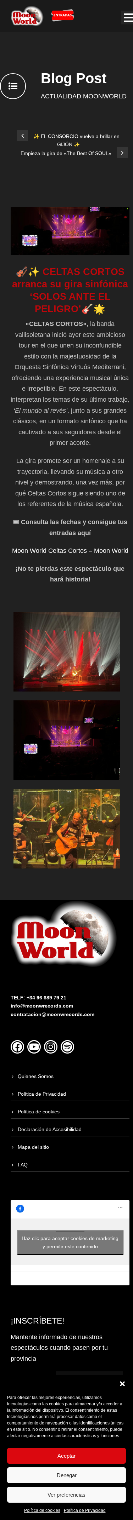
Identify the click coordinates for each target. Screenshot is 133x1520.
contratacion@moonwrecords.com (52, 1014)
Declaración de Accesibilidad (50, 1129)
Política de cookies (42, 1510)
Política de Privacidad (85, 1510)
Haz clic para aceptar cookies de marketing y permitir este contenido (70, 1242)
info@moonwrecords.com (42, 1006)
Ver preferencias (66, 1495)
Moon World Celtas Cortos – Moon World (70, 550)
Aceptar (66, 1456)
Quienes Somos (36, 1076)
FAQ (23, 1165)
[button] (122, 1383)
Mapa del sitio (33, 1147)
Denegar (67, 1475)
